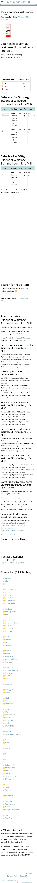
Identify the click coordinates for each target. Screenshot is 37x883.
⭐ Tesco (6, 784)
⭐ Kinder (6, 692)
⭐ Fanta (6, 637)
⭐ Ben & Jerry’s (9, 589)
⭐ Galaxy (7, 651)
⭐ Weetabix (8, 807)
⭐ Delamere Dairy (10, 623)
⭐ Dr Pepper (8, 631)
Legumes (4, 562)
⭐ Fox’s (6, 642)
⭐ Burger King (9, 603)
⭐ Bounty (7, 595)
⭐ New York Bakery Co (12, 734)
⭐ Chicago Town (9, 612)
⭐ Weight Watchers (11, 809)
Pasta (12, 562)
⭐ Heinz (6, 676)
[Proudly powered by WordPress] (17, 882)
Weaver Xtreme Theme (26, 882)
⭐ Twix (6, 787)
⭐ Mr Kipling (8, 720)
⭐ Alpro (6, 581)
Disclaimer (8, 873)
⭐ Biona (6, 592)
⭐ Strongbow (8, 779)
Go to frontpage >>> (8, 534)
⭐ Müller (7, 723)
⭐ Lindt (6, 698)
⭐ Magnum (7, 709)
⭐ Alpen (6, 578)
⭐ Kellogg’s (8, 690)
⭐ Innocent (7, 684)
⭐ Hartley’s (8, 667)
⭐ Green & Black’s (10, 659)
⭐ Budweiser (8, 598)
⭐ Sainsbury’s (9, 765)
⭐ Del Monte (8, 620)
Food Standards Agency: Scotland (12, 530)
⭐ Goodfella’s (8, 656)
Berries (4, 560)
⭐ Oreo (6, 742)
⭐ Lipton (6, 701)
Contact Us (24, 876)
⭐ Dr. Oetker (8, 628)
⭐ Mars (6, 712)
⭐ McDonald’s (9, 715)
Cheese (24, 560)
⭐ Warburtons (9, 804)
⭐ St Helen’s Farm (10, 776)
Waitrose (22, 334)
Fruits (31, 560)
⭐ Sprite (6, 773)
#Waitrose (4, 19)
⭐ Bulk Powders (9, 600)
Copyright (17, 873)
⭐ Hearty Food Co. (10, 670)
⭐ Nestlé (7, 731)
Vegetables (20, 562)
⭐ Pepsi (6, 748)
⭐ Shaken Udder (9, 768)
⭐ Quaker (7, 754)
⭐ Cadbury (7, 609)
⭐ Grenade (7, 662)
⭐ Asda (6, 584)
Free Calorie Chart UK (12, 880)
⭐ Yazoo (6, 815)
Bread (10, 560)
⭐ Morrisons (8, 717)
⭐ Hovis (6, 678)
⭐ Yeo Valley (8, 818)
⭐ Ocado (6, 740)
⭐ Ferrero (7, 639)
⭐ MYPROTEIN (9, 726)
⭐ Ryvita (7, 759)
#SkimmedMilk (23, 17)
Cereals (17, 560)
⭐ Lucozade (8, 703)
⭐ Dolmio (7, 625)
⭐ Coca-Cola (8, 614)
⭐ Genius (7, 653)
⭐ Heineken (8, 673)
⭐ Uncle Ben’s (9, 795)
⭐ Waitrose (8, 801)
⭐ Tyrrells (7, 790)
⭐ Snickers (7, 770)
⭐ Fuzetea (7, 645)
